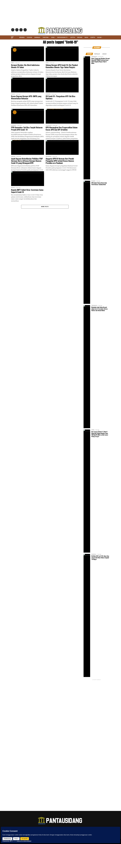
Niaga (86, 37)
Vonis (52, 37)
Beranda (22, 37)
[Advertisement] (60, 11)
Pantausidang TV (62, 37)
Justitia (72, 37)
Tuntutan (45, 37)
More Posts (45, 206)
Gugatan (29, 37)
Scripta (92, 37)
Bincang (79, 37)
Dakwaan (37, 37)
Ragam (99, 37)
